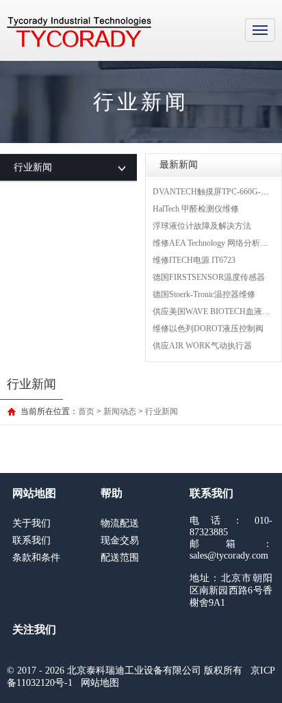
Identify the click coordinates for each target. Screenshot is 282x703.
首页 (86, 411)
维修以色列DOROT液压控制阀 (208, 328)
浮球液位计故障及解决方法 (202, 226)
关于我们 (31, 523)
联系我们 (31, 540)
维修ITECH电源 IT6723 (194, 260)
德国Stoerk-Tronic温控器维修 (204, 294)
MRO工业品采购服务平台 (79, 32)
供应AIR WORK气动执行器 (202, 345)
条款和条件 (36, 557)
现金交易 (120, 540)
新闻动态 (119, 411)
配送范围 (120, 557)
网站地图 (100, 683)
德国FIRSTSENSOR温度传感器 (209, 277)
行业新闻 (161, 411)
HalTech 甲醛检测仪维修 (196, 209)
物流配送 (120, 523)
